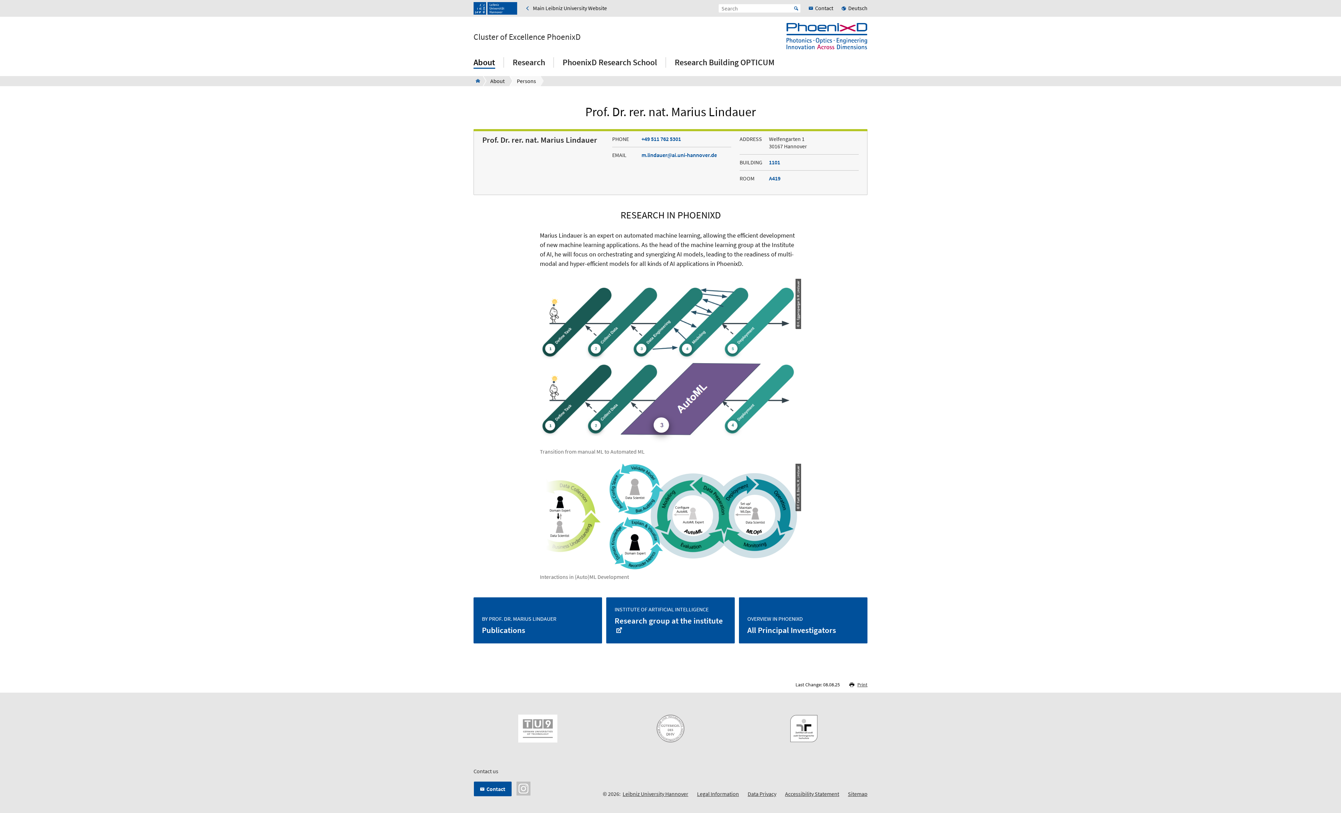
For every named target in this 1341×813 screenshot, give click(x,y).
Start (796, 8)
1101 (774, 162)
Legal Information (718, 793)
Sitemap (857, 793)
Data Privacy (762, 793)
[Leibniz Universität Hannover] (495, 8)
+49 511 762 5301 (661, 138)
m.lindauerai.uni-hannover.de (679, 154)
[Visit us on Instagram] (523, 787)
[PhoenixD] (475, 81)
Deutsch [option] (857, 8)
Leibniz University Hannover (655, 793)
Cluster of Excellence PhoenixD (527, 37)
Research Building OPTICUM (725, 62)
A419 (775, 178)
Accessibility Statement (812, 793)
